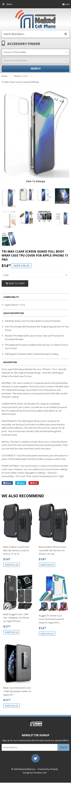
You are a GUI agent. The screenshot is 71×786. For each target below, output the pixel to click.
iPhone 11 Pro (21, 76)
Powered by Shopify (48, 769)
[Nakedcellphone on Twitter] (35, 757)
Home (5, 76)
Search (36, 68)
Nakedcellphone (27, 769)
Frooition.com (40, 772)
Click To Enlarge (35, 181)
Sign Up (63, 747)
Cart (67, 4)
